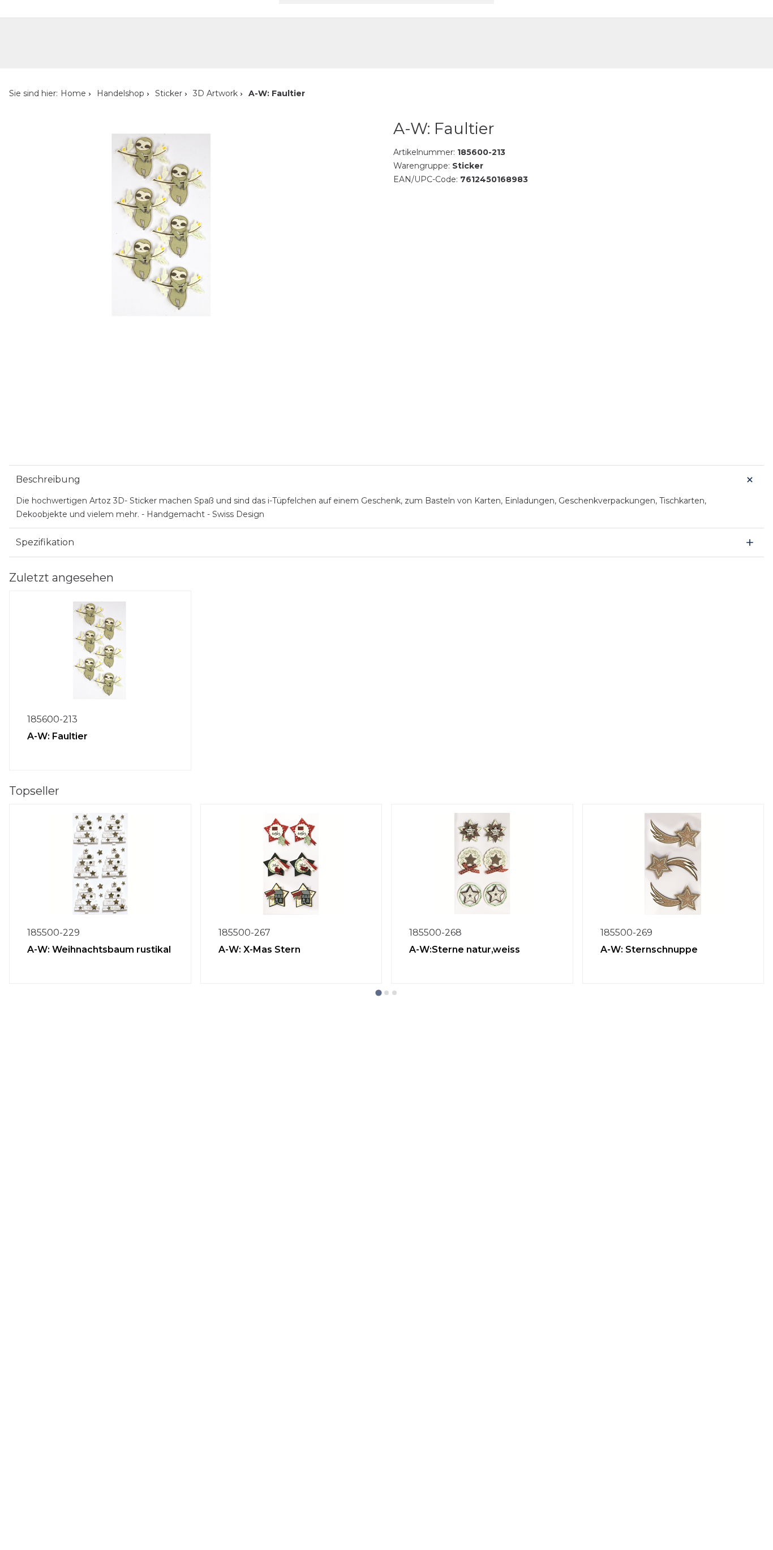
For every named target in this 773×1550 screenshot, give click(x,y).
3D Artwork (215, 93)
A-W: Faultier (57, 736)
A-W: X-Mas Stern (259, 949)
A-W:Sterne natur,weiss (464, 949)
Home (73, 93)
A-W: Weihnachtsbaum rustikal (99, 949)
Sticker (168, 93)
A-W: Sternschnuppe (649, 949)
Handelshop (120, 93)
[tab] (378, 992)
